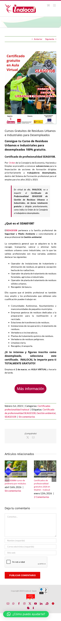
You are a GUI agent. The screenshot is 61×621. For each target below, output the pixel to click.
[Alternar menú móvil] (54, 5)
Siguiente (49, 39)
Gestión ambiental (46, 413)
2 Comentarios (41, 497)
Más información (30, 389)
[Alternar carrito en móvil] (48, 5)
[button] (7, 479)
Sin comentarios (27, 416)
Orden (12, 162)
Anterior (38, 39)
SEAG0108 (12, 230)
